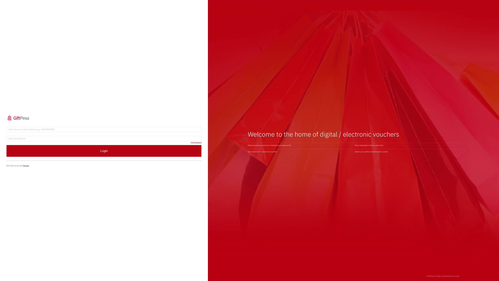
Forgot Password (196, 142)
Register (26, 166)
